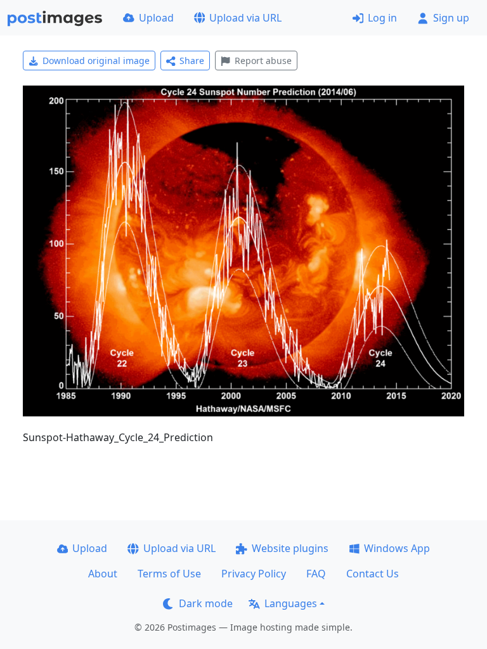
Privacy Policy (253, 574)
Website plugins (290, 548)
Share (191, 61)
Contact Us (372, 574)
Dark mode (206, 603)
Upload (156, 18)
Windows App (397, 548)
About (102, 574)
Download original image (96, 61)
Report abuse (263, 61)
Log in (382, 18)
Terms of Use (169, 574)
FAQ (316, 574)
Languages (290, 603)
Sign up (451, 18)
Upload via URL (245, 18)
